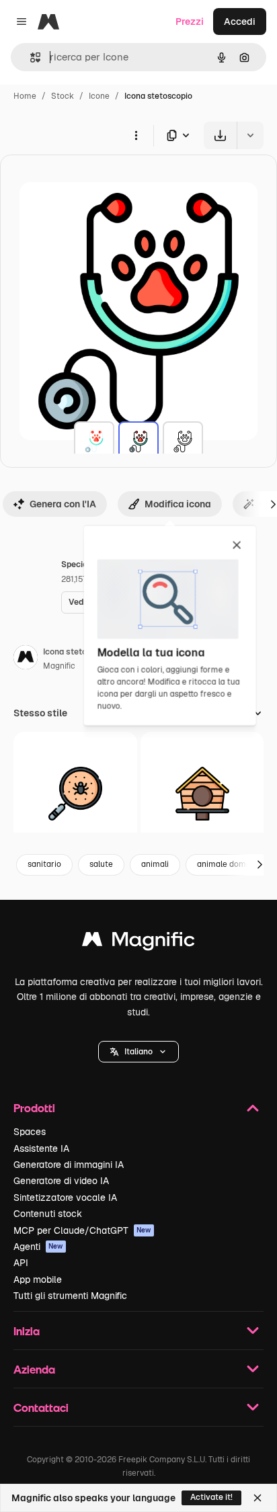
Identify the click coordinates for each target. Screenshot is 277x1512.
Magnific (59, 666)
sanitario (44, 864)
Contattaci (41, 1407)
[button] (138, 1051)
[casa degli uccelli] (202, 793)
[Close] (257, 1498)
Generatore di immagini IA (68, 1165)
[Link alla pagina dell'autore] (25, 659)
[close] (237, 545)
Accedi (239, 21)
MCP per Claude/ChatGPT (82, 1230)
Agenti (38, 1247)
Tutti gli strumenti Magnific (70, 1296)
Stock (62, 96)
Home (24, 96)
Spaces (29, 1132)
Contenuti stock (47, 1214)
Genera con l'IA (63, 504)
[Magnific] (138, 942)
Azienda (34, 1369)
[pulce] (75, 793)
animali (155, 864)
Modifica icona (178, 504)
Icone (99, 96)
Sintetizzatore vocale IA (65, 1197)
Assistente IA (41, 1148)
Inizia (26, 1331)
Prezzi (189, 21)
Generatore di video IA (61, 1181)
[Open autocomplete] (29, 57)
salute (101, 864)
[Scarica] (220, 135)
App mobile (37, 1279)
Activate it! (211, 1497)
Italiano (138, 1051)
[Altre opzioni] (135, 135)
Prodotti (34, 1108)
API (20, 1263)
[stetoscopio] (94, 441)
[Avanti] (259, 865)
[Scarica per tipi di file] (179, 135)
